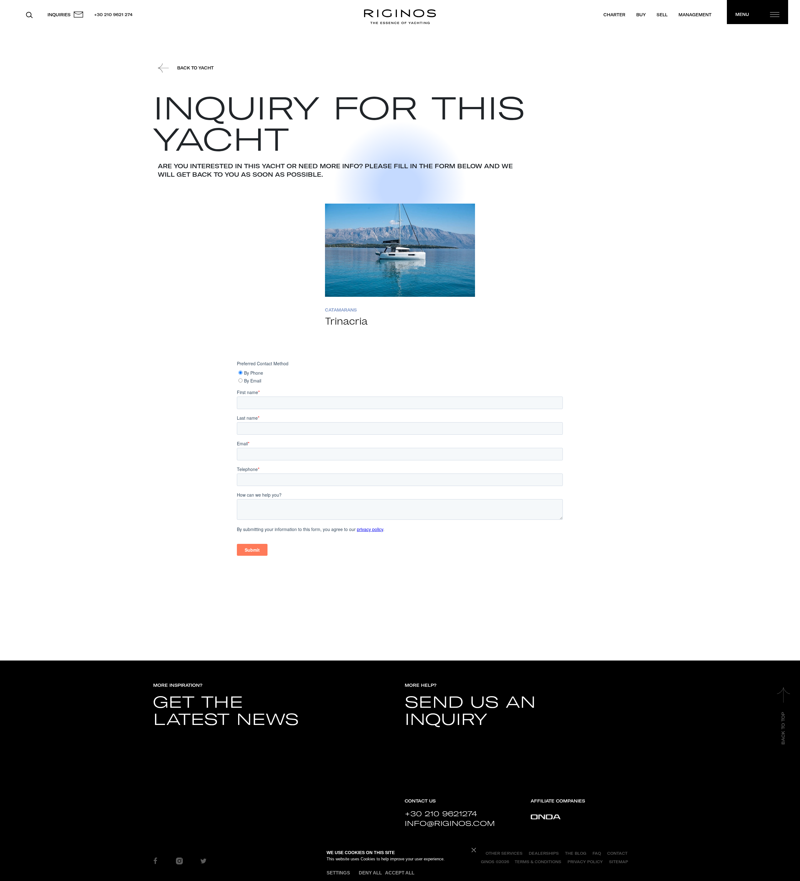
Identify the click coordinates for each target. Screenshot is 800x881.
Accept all (399, 872)
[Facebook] (155, 861)
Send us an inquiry (470, 711)
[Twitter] (203, 861)
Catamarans (341, 309)
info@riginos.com (450, 823)
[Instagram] (179, 861)
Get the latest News (226, 711)
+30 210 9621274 (441, 813)
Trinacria (346, 322)
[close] (474, 850)
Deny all (370, 872)
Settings (338, 872)
